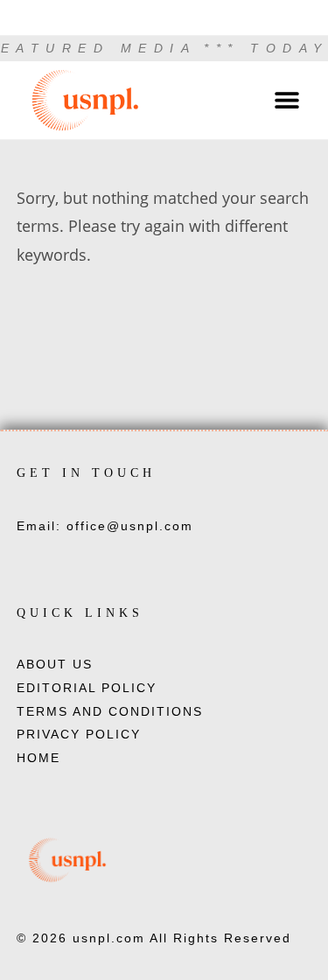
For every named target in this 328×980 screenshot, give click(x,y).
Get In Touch (86, 473)
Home (38, 758)
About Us (55, 664)
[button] (286, 100)
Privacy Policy (79, 734)
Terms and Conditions (110, 711)
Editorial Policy (87, 688)
